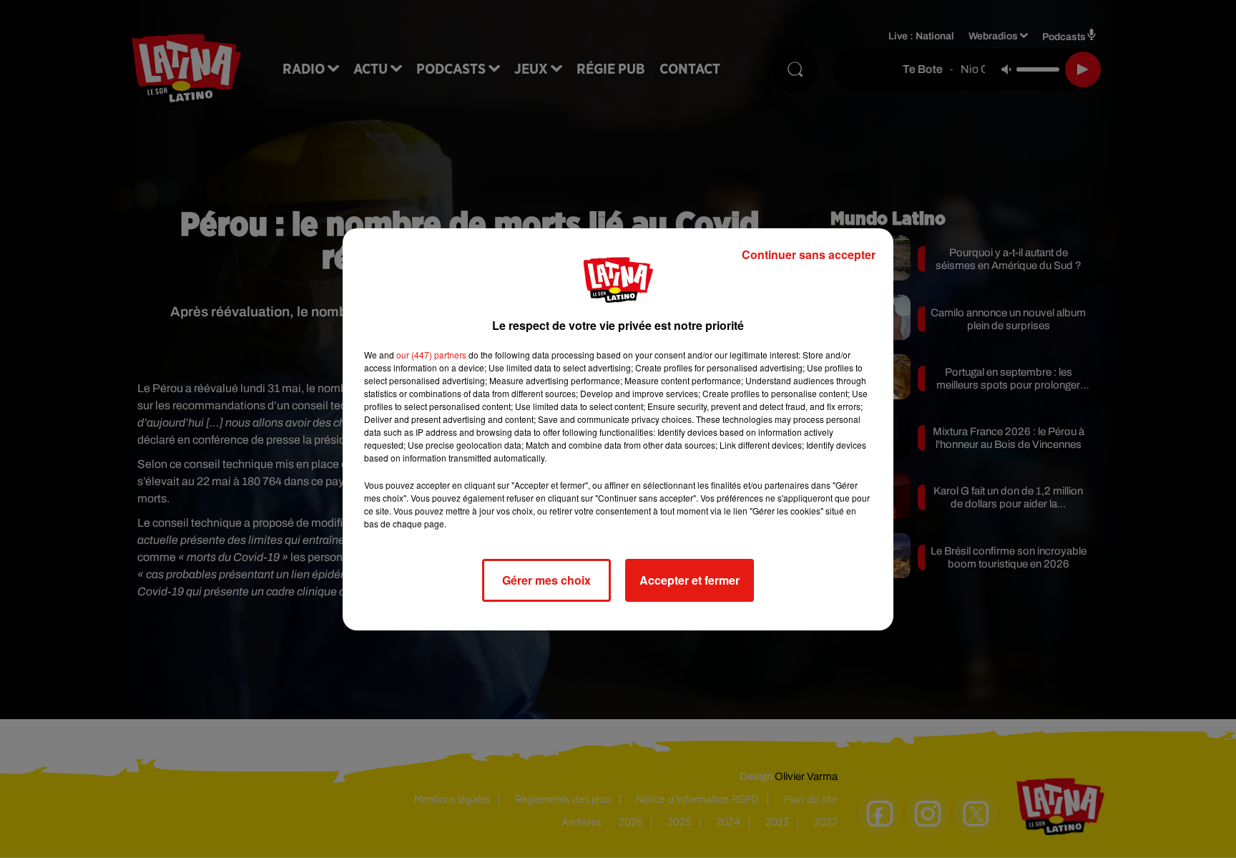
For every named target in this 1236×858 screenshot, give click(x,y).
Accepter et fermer (689, 580)
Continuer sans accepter (809, 254)
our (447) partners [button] (431, 354)
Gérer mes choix (546, 580)
